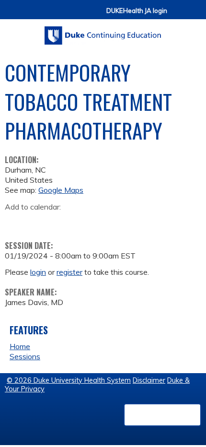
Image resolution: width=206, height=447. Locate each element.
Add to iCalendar (58, 221)
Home (20, 346)
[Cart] (178, 15)
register (69, 272)
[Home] (103, 32)
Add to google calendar (14, 221)
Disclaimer (149, 380)
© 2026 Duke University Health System (69, 380)
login (38, 272)
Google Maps (60, 190)
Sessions (25, 356)
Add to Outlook (81, 221)
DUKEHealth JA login (136, 11)
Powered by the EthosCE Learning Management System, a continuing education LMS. (162, 414)
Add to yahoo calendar (36, 221)
